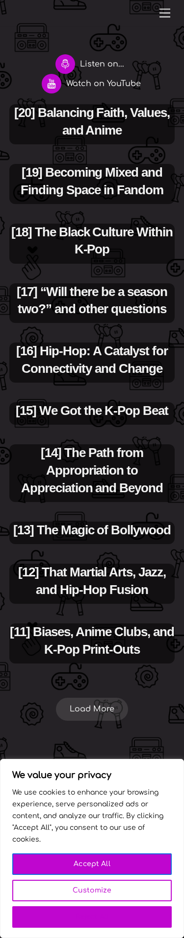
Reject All (92, 916)
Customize (92, 890)
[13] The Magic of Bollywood (92, 530)
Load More (92, 709)
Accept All (92, 864)
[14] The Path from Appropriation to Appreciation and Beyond (92, 470)
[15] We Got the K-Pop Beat (92, 410)
